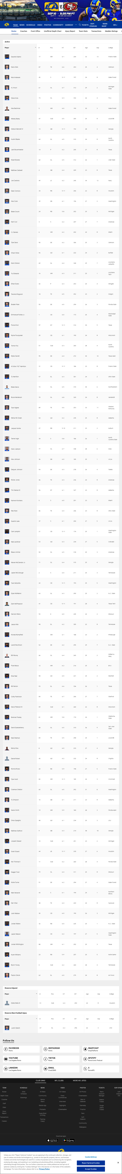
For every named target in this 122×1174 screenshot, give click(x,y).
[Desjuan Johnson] (7, 469)
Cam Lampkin (15, 531)
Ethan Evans (15, 284)
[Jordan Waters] (7, 923)
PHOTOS (83, 1088)
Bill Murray (14, 655)
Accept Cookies (91, 1169)
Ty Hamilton (15, 376)
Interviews (62, 1101)
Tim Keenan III (15, 490)
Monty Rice (14, 748)
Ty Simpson (15, 800)
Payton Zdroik (15, 975)
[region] (61, 1163)
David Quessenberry (17, 727)
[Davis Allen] (7, 67)
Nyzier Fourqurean (17, 335)
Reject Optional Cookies (91, 1163)
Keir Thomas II (15, 861)
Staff (4, 1103)
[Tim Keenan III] (7, 490)
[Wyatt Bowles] (7, 160)
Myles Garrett (15, 356)
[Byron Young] (7, 965)
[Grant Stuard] (7, 851)
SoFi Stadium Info (119, 1094)
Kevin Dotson (15, 263)
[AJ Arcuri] (7, 87)
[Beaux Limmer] (7, 552)
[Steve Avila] (7, 98)
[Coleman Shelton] (7, 789)
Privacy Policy (44, 1169)
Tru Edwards (15, 273)
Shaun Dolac (15, 253)
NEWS (43, 1088)
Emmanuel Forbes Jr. (18, 314)
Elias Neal (14, 676)
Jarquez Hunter (16, 428)
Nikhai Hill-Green (16, 418)
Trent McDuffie (15, 583)
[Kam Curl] (7, 222)
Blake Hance (15, 387)
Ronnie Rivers (15, 769)
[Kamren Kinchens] (7, 500)
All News (42, 1091)
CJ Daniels (14, 232)
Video (63, 1088)
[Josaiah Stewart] (7, 841)
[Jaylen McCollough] (7, 572)
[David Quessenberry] (7, 727)
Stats (4, 1107)
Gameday (83, 1105)
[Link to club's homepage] (6, 24)
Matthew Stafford (16, 831)
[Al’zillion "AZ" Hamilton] (7, 366)
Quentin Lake (15, 521)
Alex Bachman (15, 108)
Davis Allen (14, 67)
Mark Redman (15, 738)
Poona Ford (14, 325)
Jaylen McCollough (17, 573)
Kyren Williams (16, 954)
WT (74, 47)
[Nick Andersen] (7, 77)
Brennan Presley (16, 717)
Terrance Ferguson (17, 294)
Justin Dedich (15, 1028)
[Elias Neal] (7, 676)
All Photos (82, 1091)
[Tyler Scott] (7, 779)
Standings (23, 1097)
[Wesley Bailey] (7, 118)
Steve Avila (14, 98)
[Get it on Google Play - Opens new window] (68, 1141)
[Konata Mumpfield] (7, 634)
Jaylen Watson (15, 934)
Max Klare (14, 511)
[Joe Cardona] (7, 180)
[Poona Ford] (7, 325)
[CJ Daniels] (7, 232)
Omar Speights (16, 820)
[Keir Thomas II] (7, 861)
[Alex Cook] (7, 201)
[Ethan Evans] (7, 283)
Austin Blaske (15, 139)
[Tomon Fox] (7, 345)
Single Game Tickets (101, 1107)
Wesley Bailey (15, 118)
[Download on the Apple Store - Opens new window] (52, 1141)
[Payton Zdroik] (7, 975)
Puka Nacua (15, 665)
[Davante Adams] (7, 56)
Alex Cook (14, 201)
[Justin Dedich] (7, 1028)
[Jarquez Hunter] (7, 428)
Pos (51, 47)
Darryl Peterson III (16, 707)
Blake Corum (15, 211)
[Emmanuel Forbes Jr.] (7, 314)
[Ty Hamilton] (7, 376)
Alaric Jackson (15, 449)
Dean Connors (15, 191)
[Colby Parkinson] (7, 696)
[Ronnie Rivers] (7, 769)
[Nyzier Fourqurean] (7, 335)
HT (63, 47)
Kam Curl (14, 222)
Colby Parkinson (16, 696)
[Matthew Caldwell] (7, 170)
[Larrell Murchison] (7, 645)
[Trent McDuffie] (7, 583)
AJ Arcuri (14, 87)
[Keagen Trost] (7, 872)
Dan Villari (14, 903)
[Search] (80, 24)
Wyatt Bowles (15, 160)
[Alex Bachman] (7, 108)
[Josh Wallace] (7, 913)
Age (86, 47)
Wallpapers (82, 1127)
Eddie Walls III (15, 1003)
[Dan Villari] (7, 903)
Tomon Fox (14, 345)
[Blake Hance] (7, 387)
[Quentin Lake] (7, 521)
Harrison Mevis (15, 614)
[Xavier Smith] (7, 810)
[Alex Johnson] (7, 459)
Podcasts (43, 1109)
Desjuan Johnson (16, 469)
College (110, 47)
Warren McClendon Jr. (18, 562)
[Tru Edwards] (7, 273)
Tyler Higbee (15, 407)
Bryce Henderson (16, 397)
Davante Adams (16, 57)
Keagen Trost (15, 872)
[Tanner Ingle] (7, 438)
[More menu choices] (76, 25)
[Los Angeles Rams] (61, 1151)
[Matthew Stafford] (7, 830)
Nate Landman (15, 542)
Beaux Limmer (15, 552)
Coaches (4, 1099)
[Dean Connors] (7, 191)
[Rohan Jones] (7, 480)
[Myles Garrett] (7, 356)
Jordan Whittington (17, 944)
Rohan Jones (15, 480)
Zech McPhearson (17, 604)
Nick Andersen (15, 77)
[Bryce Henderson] (7, 397)
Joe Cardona (15, 180)
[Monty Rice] (7, 748)
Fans (82, 1113)
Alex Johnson (15, 459)
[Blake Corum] (7, 211)
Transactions (4, 1117)
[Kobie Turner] (7, 882)
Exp (98, 47)
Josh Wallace (15, 913)
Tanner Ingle (15, 438)
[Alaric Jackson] (7, 449)
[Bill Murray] (7, 655)
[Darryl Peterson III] (7, 707)
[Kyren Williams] (7, 954)
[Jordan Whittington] (7, 944)
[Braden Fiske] (7, 304)
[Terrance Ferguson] (7, 294)
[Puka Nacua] (7, 665)
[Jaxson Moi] (7, 624)
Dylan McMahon (16, 593)
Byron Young (15, 965)
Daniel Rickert (15, 758)
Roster (4, 1091)
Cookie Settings (91, 1157)
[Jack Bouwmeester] (7, 149)
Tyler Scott (14, 779)
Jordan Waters (15, 923)
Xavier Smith (15, 810)
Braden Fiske (15, 304)
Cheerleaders (62, 1109)
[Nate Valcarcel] (7, 892)
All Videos (62, 1091)
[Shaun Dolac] (7, 253)
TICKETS (101, 1088)
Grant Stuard (15, 851)
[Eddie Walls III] (7, 1003)
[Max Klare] (7, 511)
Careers (4, 1121)
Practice (82, 1109)
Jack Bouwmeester (17, 149)
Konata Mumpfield (17, 634)
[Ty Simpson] (7, 800)
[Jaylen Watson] (7, 934)
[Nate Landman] (7, 541)
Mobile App (42, 1105)
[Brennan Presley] (7, 717)
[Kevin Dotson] (7, 263)
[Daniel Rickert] (7, 758)
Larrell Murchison (16, 645)
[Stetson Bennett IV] (7, 129)
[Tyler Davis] (7, 242)
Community (42, 1095)
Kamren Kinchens (16, 500)
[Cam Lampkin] (7, 531)
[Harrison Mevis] (7, 614)
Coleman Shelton (16, 789)
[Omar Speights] (7, 820)
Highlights (62, 1105)
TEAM (4, 1088)
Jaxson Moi (14, 624)
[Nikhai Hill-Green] (7, 418)
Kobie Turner (15, 882)
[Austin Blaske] (7, 139)
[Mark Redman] (7, 738)
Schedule (23, 1088)
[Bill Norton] (7, 686)
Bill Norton (14, 686)
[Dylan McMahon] (7, 593)
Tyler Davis (14, 242)
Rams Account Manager (101, 1094)
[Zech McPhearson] (7, 603)
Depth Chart (4, 1095)
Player (7, 47)
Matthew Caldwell (16, 170)
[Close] (118, 1162)
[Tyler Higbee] (7, 407)
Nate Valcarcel (15, 893)
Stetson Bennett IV (17, 129)
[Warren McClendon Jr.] (7, 562)
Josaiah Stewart (16, 841)
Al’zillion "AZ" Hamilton (18, 366)
